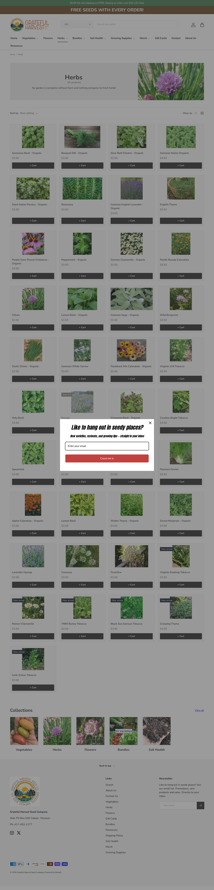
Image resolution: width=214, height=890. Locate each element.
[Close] (150, 423)
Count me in (107, 458)
